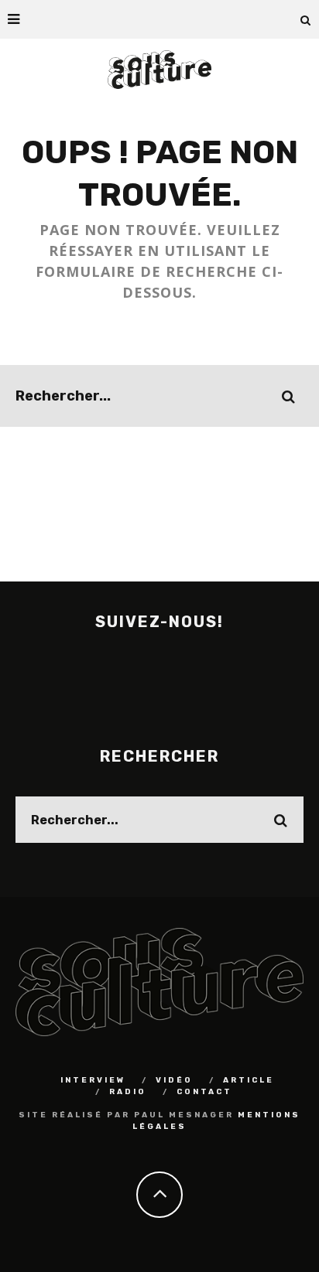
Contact (204, 1091)
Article (248, 1080)
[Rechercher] (305, 19)
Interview (92, 1080)
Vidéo (174, 1080)
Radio (127, 1091)
